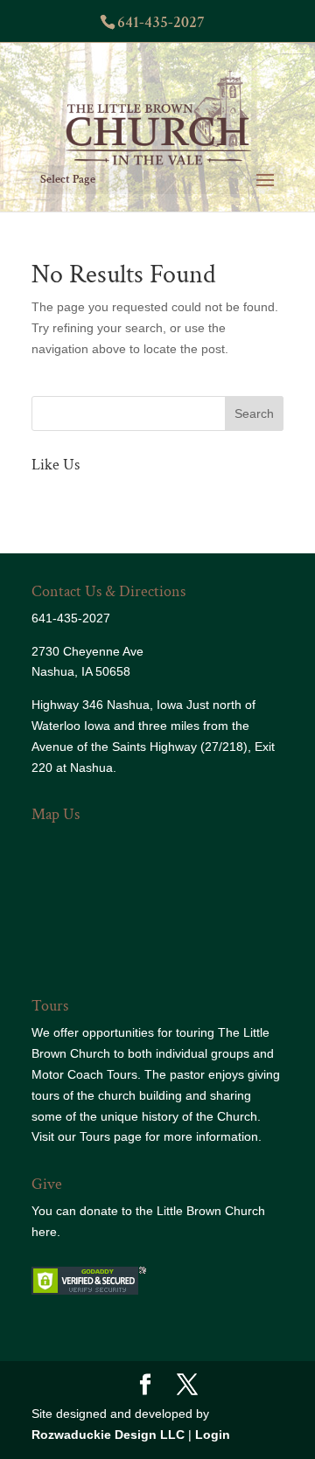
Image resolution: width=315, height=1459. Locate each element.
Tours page (111, 1136)
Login (212, 1435)
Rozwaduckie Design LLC (108, 1435)
